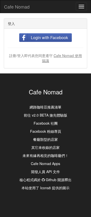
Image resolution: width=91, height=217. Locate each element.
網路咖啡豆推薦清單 (45, 107)
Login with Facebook (49, 37)
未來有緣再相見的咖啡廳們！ (45, 155)
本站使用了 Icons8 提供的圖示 (45, 187)
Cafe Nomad (17, 6)
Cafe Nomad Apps (45, 163)
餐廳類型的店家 (45, 139)
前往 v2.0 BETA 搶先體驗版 (45, 115)
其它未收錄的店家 (45, 147)
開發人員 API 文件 (45, 171)
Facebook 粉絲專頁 (45, 131)
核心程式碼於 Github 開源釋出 (45, 179)
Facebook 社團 (46, 123)
